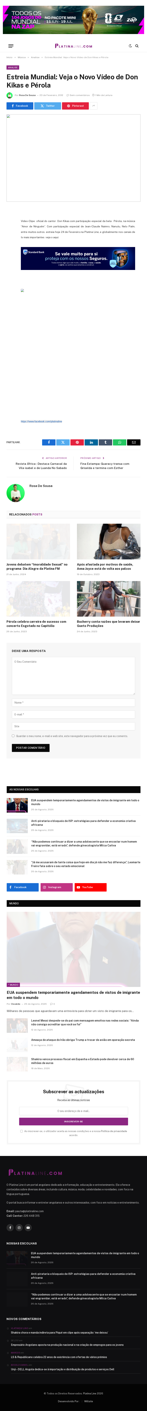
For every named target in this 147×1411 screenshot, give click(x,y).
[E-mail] (10, 259)
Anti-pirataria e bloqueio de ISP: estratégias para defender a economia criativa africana (83, 822)
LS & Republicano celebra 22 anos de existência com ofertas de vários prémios (59, 1357)
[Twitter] (10, 230)
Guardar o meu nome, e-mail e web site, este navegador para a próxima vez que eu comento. (72, 736)
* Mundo (13, 985)
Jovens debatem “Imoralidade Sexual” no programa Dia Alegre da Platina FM (37, 567)
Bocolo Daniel (19, 1365)
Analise (13, 67)
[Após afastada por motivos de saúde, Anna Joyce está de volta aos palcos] (108, 541)
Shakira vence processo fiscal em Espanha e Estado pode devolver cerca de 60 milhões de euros (82, 1061)
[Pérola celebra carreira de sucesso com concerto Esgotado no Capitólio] (38, 599)
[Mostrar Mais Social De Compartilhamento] (93, 106)
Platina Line (89, 1393)
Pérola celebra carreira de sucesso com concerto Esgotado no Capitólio (36, 624)
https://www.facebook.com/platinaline (41, 421)
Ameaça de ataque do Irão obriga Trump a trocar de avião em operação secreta (83, 1039)
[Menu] (10, 46)
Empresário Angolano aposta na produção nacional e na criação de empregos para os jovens (67, 1344)
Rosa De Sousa (27, 95)
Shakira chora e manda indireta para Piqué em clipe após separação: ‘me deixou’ (59, 1332)
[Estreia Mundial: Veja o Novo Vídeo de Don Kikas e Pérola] (73, 158)
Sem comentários (80, 95)
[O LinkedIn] (10, 240)
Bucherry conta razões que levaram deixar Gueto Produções (108, 624)
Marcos (15, 1353)
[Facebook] (10, 220)
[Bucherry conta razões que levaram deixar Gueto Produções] (108, 599)
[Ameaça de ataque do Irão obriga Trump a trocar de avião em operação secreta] (17, 1045)
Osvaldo (15, 1004)
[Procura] (137, 46)
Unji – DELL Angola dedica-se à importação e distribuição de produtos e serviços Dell (62, 1369)
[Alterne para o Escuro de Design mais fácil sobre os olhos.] (130, 46)
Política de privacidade (114, 1131)
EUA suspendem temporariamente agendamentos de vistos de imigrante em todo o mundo (85, 802)
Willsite (88, 1401)
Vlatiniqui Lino (19, 1328)
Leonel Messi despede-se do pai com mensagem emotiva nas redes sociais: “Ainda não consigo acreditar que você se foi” (85, 1022)
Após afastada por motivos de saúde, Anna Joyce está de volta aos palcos (105, 567)
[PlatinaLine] (73, 46)
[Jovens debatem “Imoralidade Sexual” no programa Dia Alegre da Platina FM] (38, 541)
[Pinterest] (10, 250)
